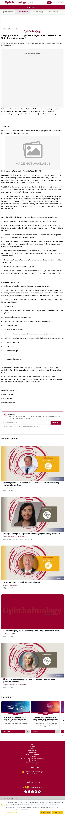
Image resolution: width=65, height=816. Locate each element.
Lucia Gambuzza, (10, 685)
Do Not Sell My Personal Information (32, 759)
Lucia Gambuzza (10, 488)
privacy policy (35, 426)
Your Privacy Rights (32, 763)
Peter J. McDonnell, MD (11, 585)
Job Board (32, 761)
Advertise (33, 747)
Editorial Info (32, 751)
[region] (32, 808)
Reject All (57, 812)
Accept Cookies (45, 812)
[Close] (62, 803)
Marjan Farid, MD (10, 634)
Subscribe (55, 422)
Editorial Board (32, 753)
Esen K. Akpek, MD (21, 685)
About (32, 745)
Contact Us (32, 757)
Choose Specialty (30, 7)
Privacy (32, 749)
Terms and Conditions (32, 755)
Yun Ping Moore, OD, (11, 536)
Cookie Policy (24, 809)
